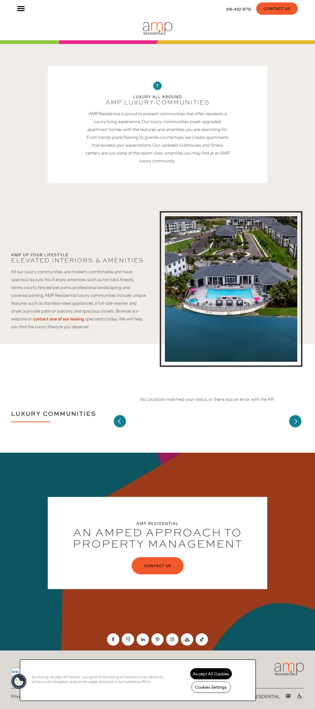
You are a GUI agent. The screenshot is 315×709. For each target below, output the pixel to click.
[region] (138, 680)
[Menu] (21, 8)
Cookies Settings (211, 687)
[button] (277, 8)
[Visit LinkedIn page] (143, 639)
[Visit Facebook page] (113, 639)
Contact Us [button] (157, 565)
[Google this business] (128, 639)
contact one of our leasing (58, 318)
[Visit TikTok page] (202, 639)
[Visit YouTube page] (187, 639)
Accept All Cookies (211, 673)
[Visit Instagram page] (172, 639)
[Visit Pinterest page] (157, 639)
